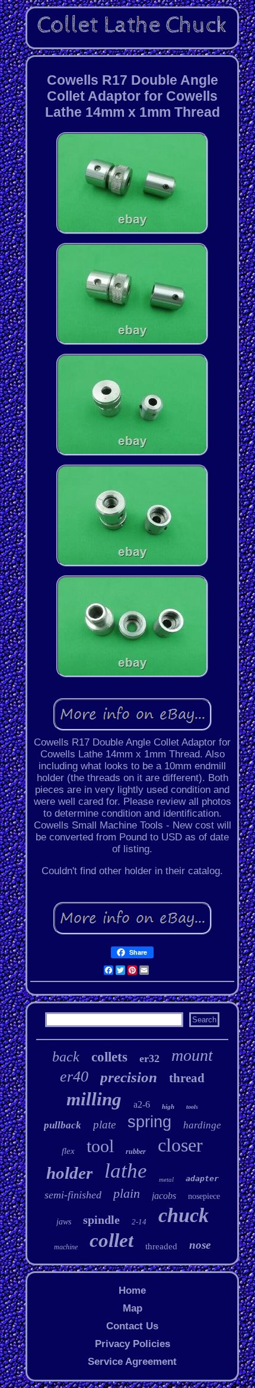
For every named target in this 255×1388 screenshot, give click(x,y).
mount (192, 1055)
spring (149, 1122)
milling (94, 1099)
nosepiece (204, 1196)
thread (187, 1078)
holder (69, 1172)
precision (128, 1077)
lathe (125, 1170)
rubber (136, 1151)
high (168, 1106)
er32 (149, 1058)
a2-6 (141, 1104)
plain (126, 1193)
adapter (202, 1178)
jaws (63, 1221)
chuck (183, 1215)
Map (132, 1308)
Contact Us (132, 1326)
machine (66, 1247)
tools (192, 1107)
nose (200, 1245)
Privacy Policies (132, 1343)
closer (180, 1145)
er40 (74, 1076)
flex (68, 1151)
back (65, 1056)
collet (111, 1240)
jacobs (164, 1196)
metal (166, 1179)
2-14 (139, 1221)
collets (109, 1057)
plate (104, 1124)
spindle (101, 1219)
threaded (161, 1246)
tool (100, 1146)
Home (132, 1290)
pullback (62, 1125)
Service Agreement (132, 1361)
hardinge (202, 1125)
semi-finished (72, 1195)
